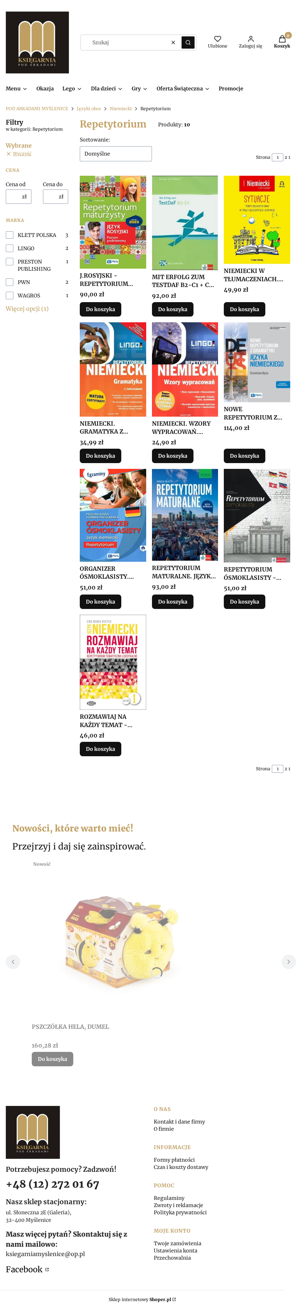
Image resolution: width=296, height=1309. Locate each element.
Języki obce (89, 108)
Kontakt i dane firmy (179, 1122)
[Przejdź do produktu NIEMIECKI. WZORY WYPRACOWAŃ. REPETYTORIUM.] (185, 369)
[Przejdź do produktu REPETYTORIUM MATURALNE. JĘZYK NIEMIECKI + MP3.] (185, 515)
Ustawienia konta (175, 1250)
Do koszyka (100, 309)
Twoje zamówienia (177, 1243)
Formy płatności (174, 1160)
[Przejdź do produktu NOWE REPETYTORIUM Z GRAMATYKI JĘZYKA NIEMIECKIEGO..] (257, 362)
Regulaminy (169, 1198)
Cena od (16, 184)
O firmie (164, 1129)
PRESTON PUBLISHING (34, 265)
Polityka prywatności (180, 1212)
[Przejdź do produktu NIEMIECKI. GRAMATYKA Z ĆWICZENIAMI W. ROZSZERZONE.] (113, 369)
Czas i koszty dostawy (181, 1167)
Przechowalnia (172, 1258)
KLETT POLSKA (37, 235)
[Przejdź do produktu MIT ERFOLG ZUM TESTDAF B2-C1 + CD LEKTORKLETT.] (185, 223)
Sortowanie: (95, 139)
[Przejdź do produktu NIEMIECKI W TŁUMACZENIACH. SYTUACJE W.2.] (257, 220)
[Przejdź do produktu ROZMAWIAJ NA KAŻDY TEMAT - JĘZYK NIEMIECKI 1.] (113, 662)
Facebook (25, 1269)
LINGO (26, 248)
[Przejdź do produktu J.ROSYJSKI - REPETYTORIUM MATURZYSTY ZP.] (113, 222)
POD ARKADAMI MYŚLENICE (37, 108)
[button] (188, 42)
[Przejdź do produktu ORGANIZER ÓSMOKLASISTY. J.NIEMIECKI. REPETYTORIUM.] (113, 515)
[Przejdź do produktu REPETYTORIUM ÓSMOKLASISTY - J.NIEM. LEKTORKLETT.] (257, 515)
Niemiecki (121, 108)
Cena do (53, 184)
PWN (24, 282)
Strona (263, 157)
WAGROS (29, 295)
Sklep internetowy (140, 1299)
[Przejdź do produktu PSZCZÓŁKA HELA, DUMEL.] (122, 939)
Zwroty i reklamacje (178, 1205)
